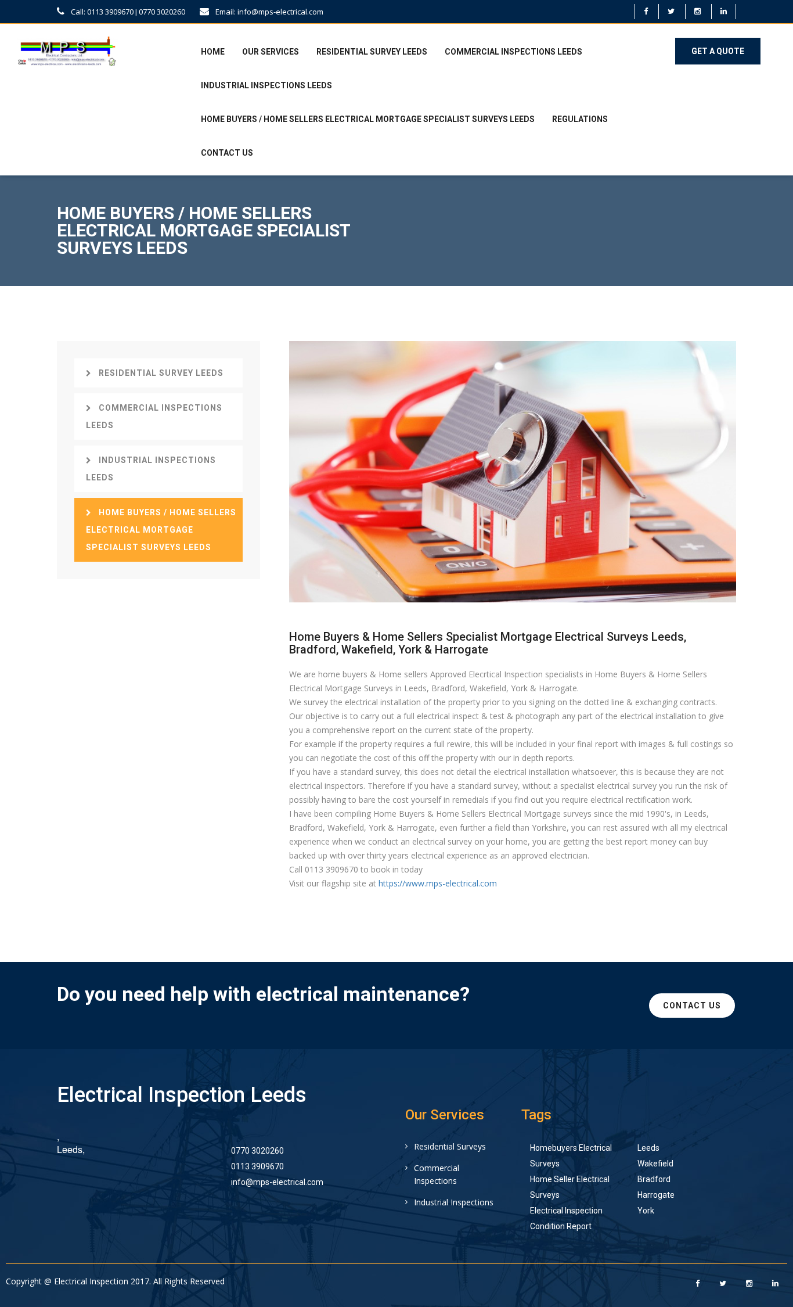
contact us (692, 1005)
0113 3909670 (257, 1166)
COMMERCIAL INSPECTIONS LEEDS (513, 51)
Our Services (270, 51)
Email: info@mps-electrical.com (268, 11)
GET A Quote (717, 51)
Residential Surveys (450, 1146)
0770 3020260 (162, 11)
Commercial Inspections (436, 1174)
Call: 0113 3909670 (101, 11)
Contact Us (227, 152)
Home (213, 51)
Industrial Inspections (453, 1202)
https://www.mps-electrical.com (438, 883)
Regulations (580, 119)
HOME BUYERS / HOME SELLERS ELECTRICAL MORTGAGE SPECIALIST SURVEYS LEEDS (368, 119)
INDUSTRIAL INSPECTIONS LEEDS (266, 85)
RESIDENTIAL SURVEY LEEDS (371, 51)
